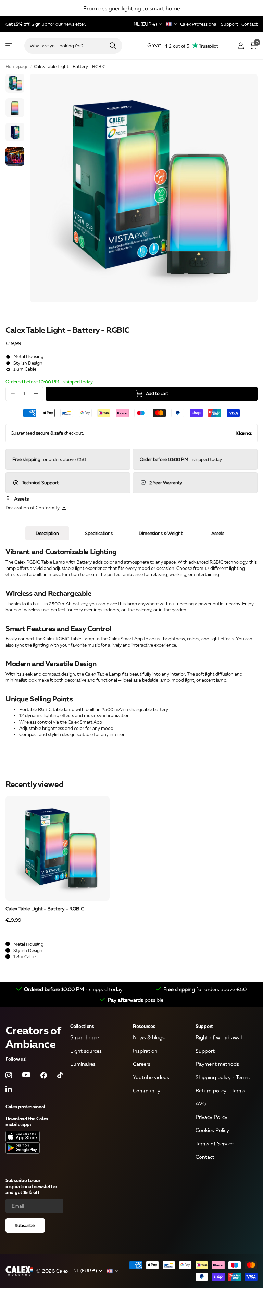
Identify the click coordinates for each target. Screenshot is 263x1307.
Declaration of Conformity (33, 508)
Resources (144, 1026)
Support (204, 1026)
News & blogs (149, 1037)
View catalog (9, 45)
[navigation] (14, 83)
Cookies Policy (212, 1130)
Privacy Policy (211, 1117)
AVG (201, 1103)
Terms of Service (215, 1143)
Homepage (16, 66)
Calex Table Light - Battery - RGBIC (44, 909)
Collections (82, 1026)
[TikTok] (60, 1074)
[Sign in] (240, 46)
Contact (205, 1156)
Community (146, 1090)
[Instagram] (8, 1074)
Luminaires (83, 1063)
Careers (141, 1063)
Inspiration (145, 1050)
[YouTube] (26, 1075)
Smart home (84, 1037)
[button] (36, 394)
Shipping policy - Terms (223, 1077)
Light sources (86, 1050)
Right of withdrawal (219, 1037)
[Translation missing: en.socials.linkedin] (8, 1089)
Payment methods (217, 1063)
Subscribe (25, 1225)
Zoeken (112, 46)
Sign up (39, 24)
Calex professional (25, 1106)
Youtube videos (151, 1077)
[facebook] (43, 1074)
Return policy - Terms (220, 1090)
